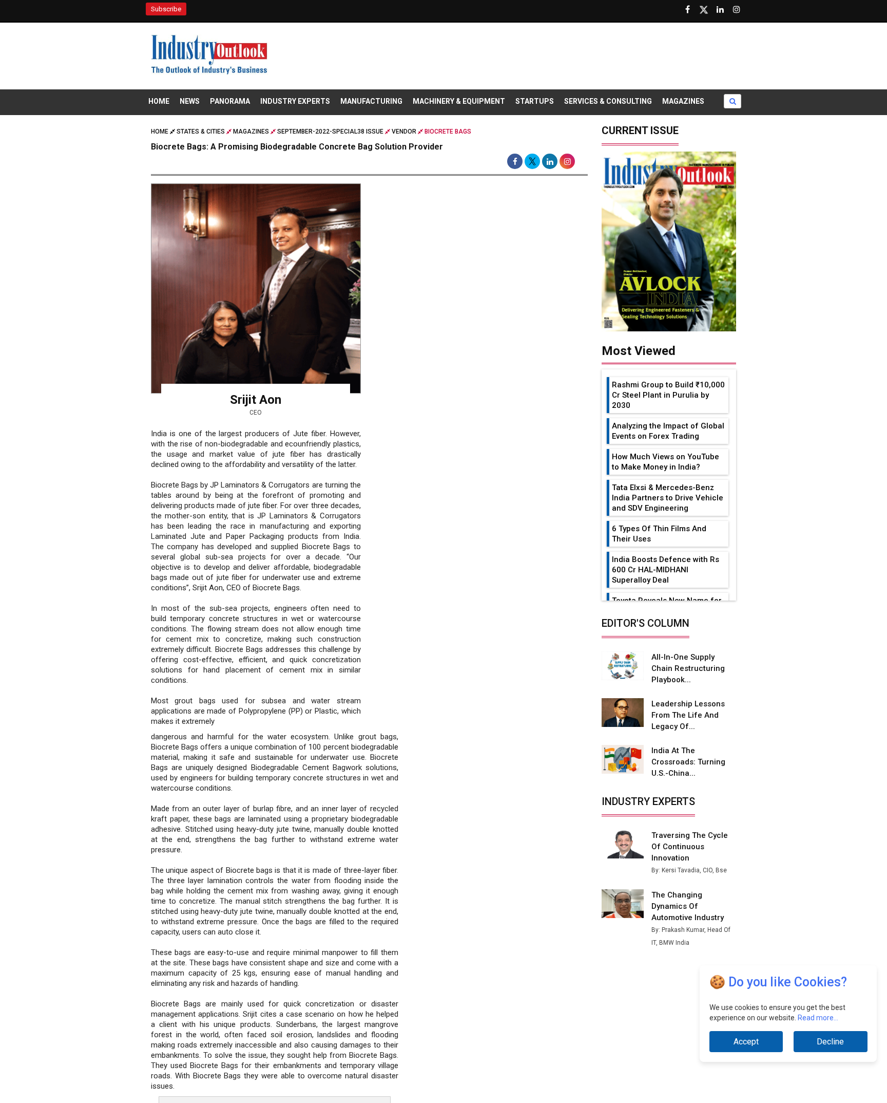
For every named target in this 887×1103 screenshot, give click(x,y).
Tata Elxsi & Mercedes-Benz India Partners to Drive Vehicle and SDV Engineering (667, 498)
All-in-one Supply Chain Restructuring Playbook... (688, 668)
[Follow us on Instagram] (736, 9)
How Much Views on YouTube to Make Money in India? (665, 462)
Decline (830, 1041)
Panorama (230, 101)
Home (158, 101)
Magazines (683, 101)
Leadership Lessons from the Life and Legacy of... (688, 715)
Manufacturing (371, 101)
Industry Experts (295, 101)
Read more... (818, 1018)
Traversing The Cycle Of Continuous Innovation (689, 847)
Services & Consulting (608, 101)
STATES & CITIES (201, 131)
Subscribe (166, 9)
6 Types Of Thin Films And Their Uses (659, 534)
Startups (534, 101)
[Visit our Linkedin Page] (720, 9)
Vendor (404, 131)
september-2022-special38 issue (330, 131)
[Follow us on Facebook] (687, 9)
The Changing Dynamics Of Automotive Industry (687, 906)
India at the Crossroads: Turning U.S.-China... (688, 762)
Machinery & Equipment (459, 101)
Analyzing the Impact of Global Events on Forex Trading (668, 431)
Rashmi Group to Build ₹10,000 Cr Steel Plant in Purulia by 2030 (668, 395)
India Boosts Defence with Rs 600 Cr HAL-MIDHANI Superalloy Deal (665, 570)
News (190, 101)
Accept (746, 1041)
